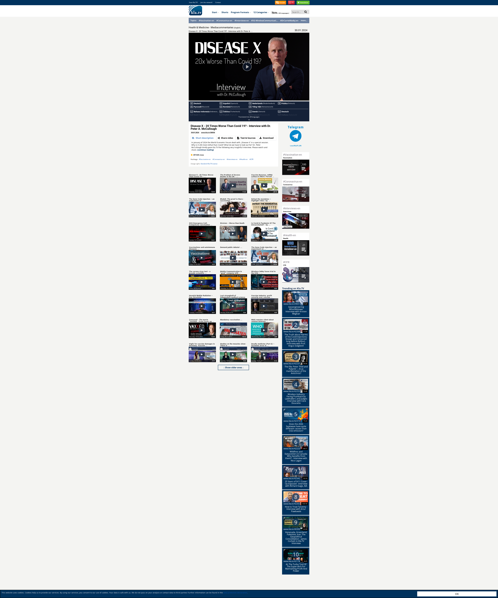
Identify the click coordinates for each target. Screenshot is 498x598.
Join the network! (206, 2)
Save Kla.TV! (193, 2)
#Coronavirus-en (224, 20)
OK (457, 594)
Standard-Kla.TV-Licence (209, 164)
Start (215, 12)
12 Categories (260, 12)
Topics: (193, 20)
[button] (280, 3)
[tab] (203, 138)
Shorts (225, 12)
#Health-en (243, 159)
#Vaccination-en (206, 20)
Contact (218, 2)
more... (304, 20)
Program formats (240, 12)
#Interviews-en (242, 20)
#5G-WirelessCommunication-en (264, 20)
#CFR (251, 159)
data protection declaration (235, 592)
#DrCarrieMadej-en (289, 20)
